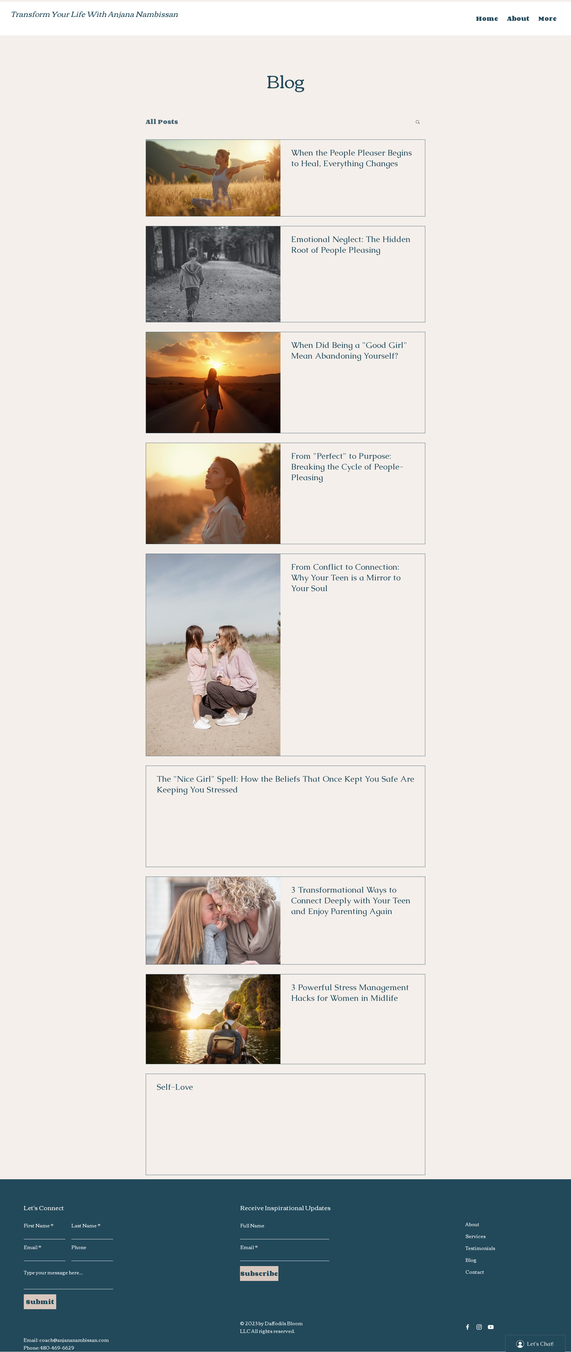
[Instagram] (479, 1327)
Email (30, 1247)
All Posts (162, 121)
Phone (78, 1247)
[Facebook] (467, 1327)
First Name (37, 1225)
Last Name (84, 1225)
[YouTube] (490, 1327)
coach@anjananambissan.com (74, 1339)
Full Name (252, 1225)
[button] (418, 122)
